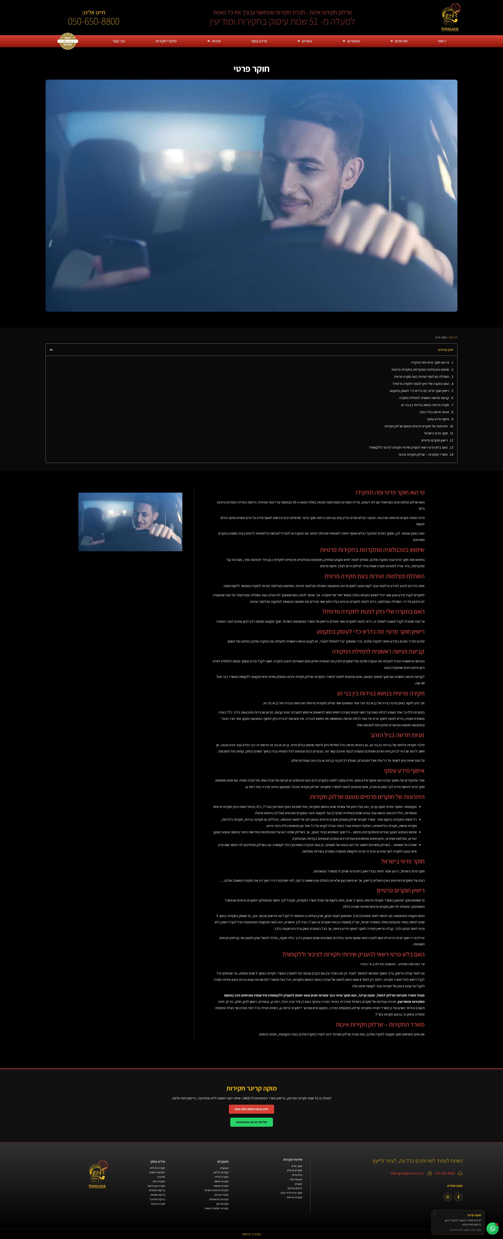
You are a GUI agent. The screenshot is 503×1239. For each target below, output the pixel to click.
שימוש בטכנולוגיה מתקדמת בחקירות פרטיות (420, 369)
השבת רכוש (159, 1181)
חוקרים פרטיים (294, 1170)
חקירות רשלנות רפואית (217, 1208)
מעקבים (224, 1168)
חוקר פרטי (296, 1166)
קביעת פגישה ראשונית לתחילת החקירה (424, 397)
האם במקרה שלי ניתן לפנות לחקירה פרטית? (420, 383)
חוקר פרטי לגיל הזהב (291, 1193)
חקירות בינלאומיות (219, 1199)
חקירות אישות (221, 1181)
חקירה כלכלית (157, 1168)
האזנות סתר (295, 1179)
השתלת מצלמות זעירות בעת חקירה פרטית (421, 376)
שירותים (401, 41)
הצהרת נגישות (251, 1234)
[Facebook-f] (458, 1197)
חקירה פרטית (158, 1204)
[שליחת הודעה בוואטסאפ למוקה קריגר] (492, 1228)
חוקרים (298, 1184)
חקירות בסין (222, 1204)
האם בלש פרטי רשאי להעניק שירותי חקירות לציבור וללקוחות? (408, 447)
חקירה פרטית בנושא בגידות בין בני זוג (425, 405)
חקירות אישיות (221, 1186)
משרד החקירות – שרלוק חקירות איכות (423, 454)
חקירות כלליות (221, 1172)
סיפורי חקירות (166, 41)
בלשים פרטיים (295, 1188)
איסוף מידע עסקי (438, 419)
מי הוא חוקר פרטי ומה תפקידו (430, 362)
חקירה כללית (222, 1177)
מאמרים (353, 41)
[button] (51, 349)
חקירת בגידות (221, 1195)
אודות (216, 41)
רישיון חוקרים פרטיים (434, 440)
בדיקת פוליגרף (157, 1199)
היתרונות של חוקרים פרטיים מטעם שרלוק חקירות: (416, 426)
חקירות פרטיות (294, 1197)
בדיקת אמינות (158, 1195)
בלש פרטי (297, 1175)
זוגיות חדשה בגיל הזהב (434, 412)
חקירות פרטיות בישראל (216, 1190)
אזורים (307, 41)
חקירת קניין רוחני (156, 1186)
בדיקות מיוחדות (157, 1190)
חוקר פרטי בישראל (436, 433)
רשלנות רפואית (157, 1172)
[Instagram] (447, 1197)
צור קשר (118, 41)
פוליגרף (161, 1177)
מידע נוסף (259, 41)
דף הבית (453, 337)
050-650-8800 (94, 21)
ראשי (442, 41)
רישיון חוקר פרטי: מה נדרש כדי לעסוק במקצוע (419, 390)
